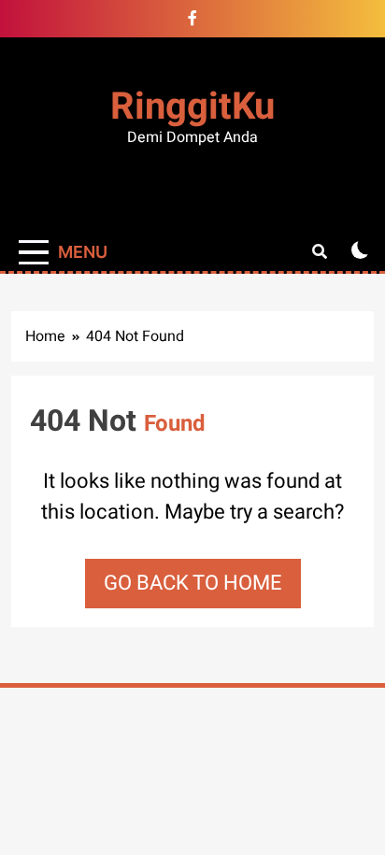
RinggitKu (192, 107)
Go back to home (193, 583)
